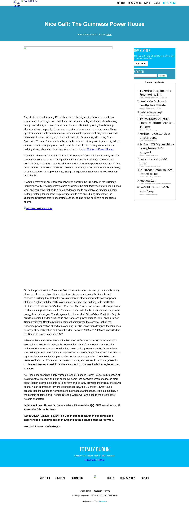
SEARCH (157, 2)
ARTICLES (121, 2)
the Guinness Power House (98, 149)
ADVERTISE (60, 478)
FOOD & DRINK (134, 2)
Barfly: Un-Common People (151, 112)
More (109, 34)
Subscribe (141, 63)
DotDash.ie (103, 501)
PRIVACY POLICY (127, 478)
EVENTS (147, 2)
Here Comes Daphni (148, 180)
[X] (167, 2)
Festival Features (152, 97)
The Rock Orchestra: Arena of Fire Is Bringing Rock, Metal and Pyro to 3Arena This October (157, 123)
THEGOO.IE (90, 460)
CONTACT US (77, 478)
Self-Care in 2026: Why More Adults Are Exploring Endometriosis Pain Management (157, 148)
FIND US (111, 478)
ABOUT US (45, 478)
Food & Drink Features (153, 183)
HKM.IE (101, 460)
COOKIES (145, 478)
